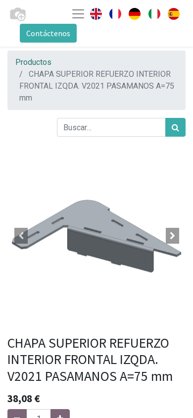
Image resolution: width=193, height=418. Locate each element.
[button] (20, 235)
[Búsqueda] (175, 127)
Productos (33, 62)
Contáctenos (48, 33)
